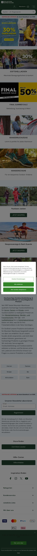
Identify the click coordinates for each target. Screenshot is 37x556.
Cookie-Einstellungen (18, 279)
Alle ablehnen (18, 284)
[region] (18, 278)
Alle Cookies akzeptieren (18, 289)
